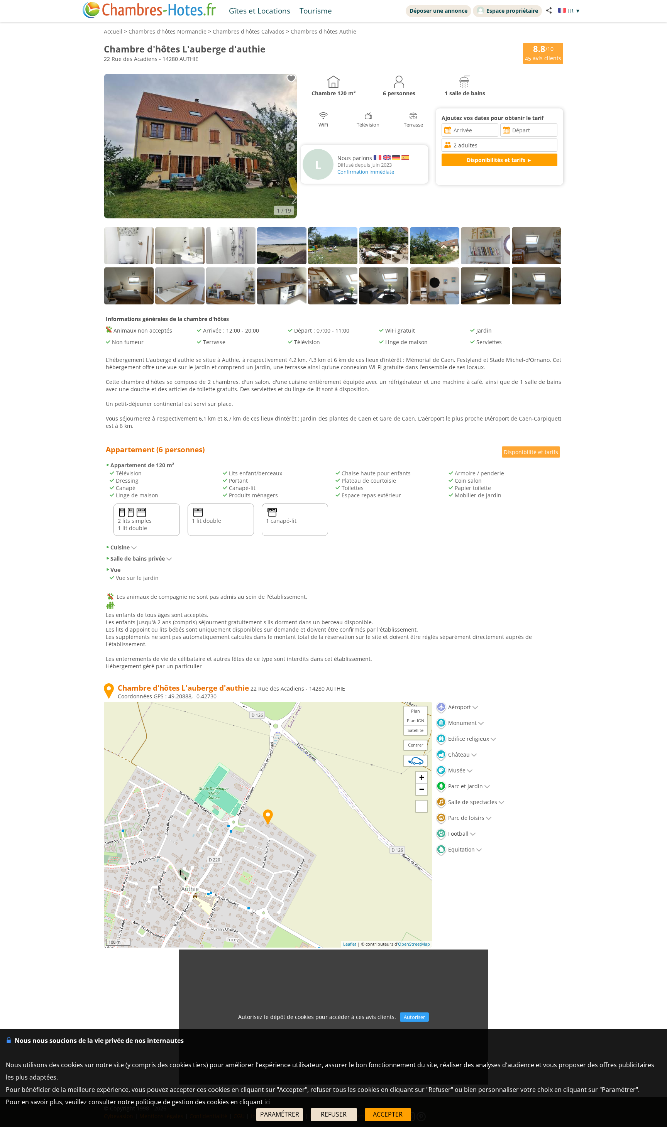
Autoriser (414, 1017)
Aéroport (459, 707)
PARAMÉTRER (279, 1114)
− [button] (421, 789)
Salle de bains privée (137, 558)
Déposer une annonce (438, 10)
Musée (456, 770)
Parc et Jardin (465, 786)
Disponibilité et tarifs (531, 452)
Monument (462, 723)
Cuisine (120, 547)
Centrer (415, 745)
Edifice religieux (468, 738)
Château (458, 754)
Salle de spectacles (472, 802)
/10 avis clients (543, 52)
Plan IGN (415, 720)
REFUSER (334, 1114)
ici (267, 1102)
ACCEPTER (388, 1114)
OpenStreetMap (414, 944)
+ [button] (421, 777)
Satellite (415, 730)
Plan (415, 711)
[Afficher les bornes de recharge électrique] (415, 761)
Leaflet (349, 944)
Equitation (461, 849)
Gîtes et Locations (259, 10)
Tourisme (316, 10)
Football (458, 833)
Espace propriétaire (512, 10)
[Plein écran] (421, 806)
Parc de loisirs (465, 817)
